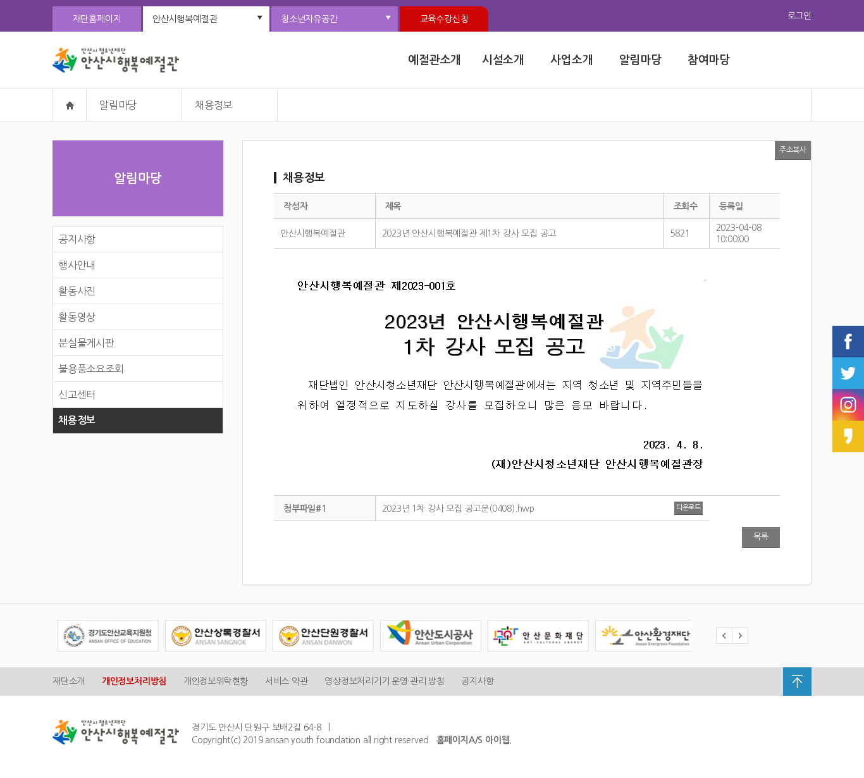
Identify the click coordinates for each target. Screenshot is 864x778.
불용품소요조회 (91, 369)
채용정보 (77, 420)
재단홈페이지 (97, 19)
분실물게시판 (86, 343)
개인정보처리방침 (134, 681)
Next (740, 635)
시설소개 (503, 60)
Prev (724, 635)
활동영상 (77, 317)
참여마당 (709, 60)
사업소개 (571, 60)
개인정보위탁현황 (215, 681)
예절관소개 (434, 60)
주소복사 (792, 150)
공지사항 (77, 239)
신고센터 (77, 395)
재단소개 (68, 681)
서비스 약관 (286, 681)
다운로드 (688, 507)
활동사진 (77, 291)
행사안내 (77, 265)
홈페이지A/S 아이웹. (474, 740)
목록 (760, 537)
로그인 (799, 15)
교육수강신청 (444, 19)
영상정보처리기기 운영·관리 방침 (384, 681)
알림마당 (640, 60)
